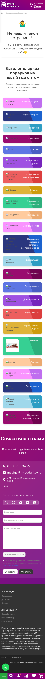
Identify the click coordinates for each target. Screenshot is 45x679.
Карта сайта (7, 621)
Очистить (26, 572)
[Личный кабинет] (19, 676)
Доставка (6, 599)
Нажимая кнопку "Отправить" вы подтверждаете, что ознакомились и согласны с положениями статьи (22, 563)
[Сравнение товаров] (26, 676)
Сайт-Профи (38, 663)
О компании (7, 596)
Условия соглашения (10, 565)
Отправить (10, 572)
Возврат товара (9, 618)
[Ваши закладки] (34, 676)
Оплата (5, 603)
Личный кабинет (8, 614)
